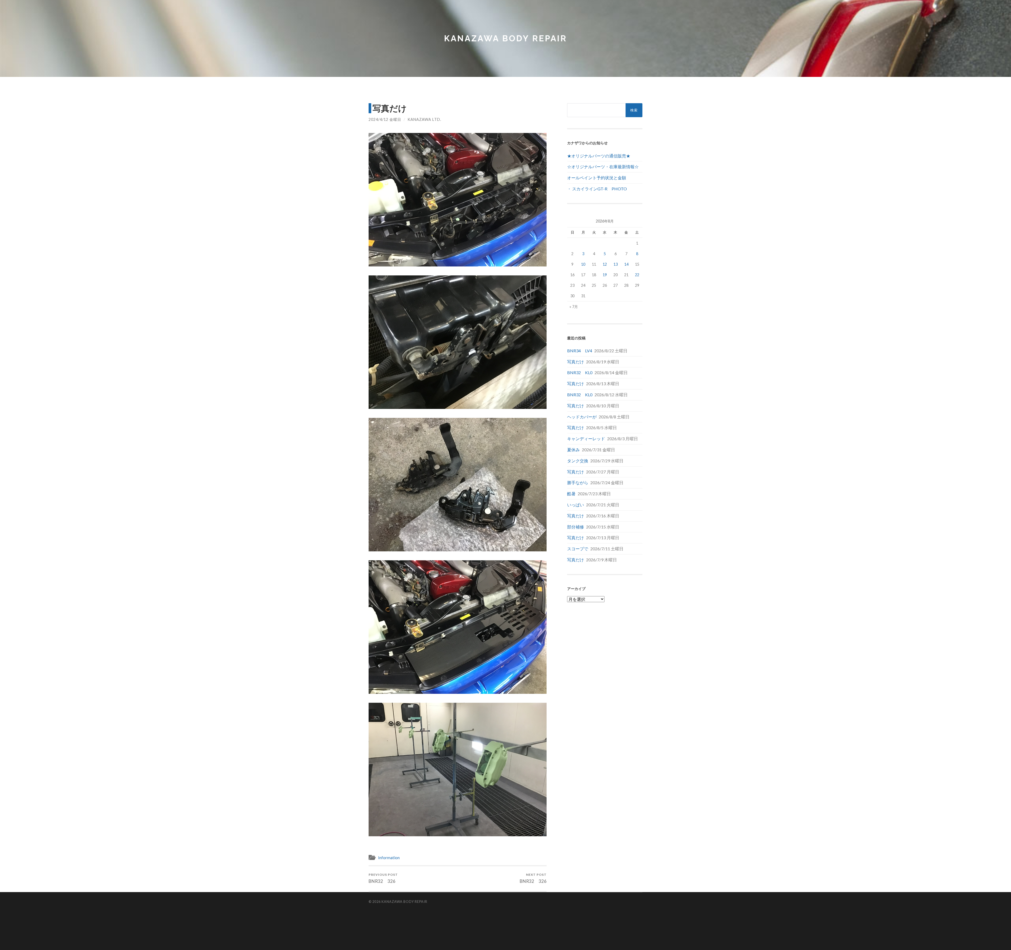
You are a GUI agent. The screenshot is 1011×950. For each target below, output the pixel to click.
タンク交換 (577, 460)
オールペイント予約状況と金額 (596, 177)
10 (583, 264)
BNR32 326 (383, 878)
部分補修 (575, 526)
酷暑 (571, 493)
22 (637, 275)
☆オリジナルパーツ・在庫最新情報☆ (603, 166)
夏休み (573, 449)
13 (615, 264)
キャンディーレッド (586, 438)
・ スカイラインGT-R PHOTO (597, 188)
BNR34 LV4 (579, 350)
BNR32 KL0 (579, 372)
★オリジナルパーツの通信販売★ (598, 155)
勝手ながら (577, 482)
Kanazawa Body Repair (505, 38)
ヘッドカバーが (582, 416)
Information (389, 857)
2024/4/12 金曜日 (385, 119)
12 (605, 264)
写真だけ (575, 361)
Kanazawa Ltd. (424, 119)
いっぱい (575, 504)
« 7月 (573, 306)
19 (605, 275)
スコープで (577, 548)
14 (626, 264)
